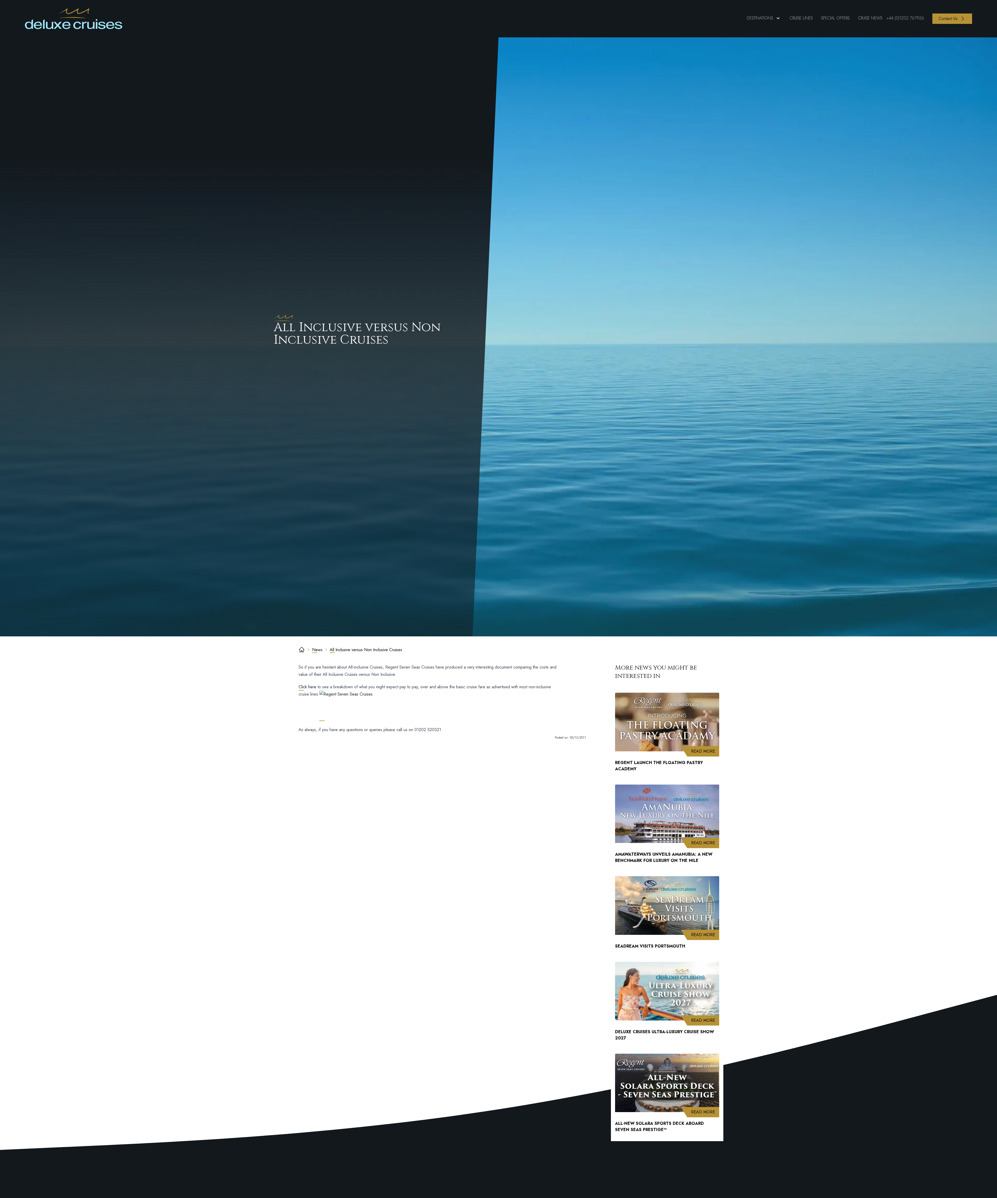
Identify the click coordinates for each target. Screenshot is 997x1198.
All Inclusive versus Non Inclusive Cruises (366, 650)
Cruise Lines (801, 18)
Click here (307, 687)
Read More (705, 751)
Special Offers (835, 18)
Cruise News (870, 18)
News (317, 650)
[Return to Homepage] (73, 18)
